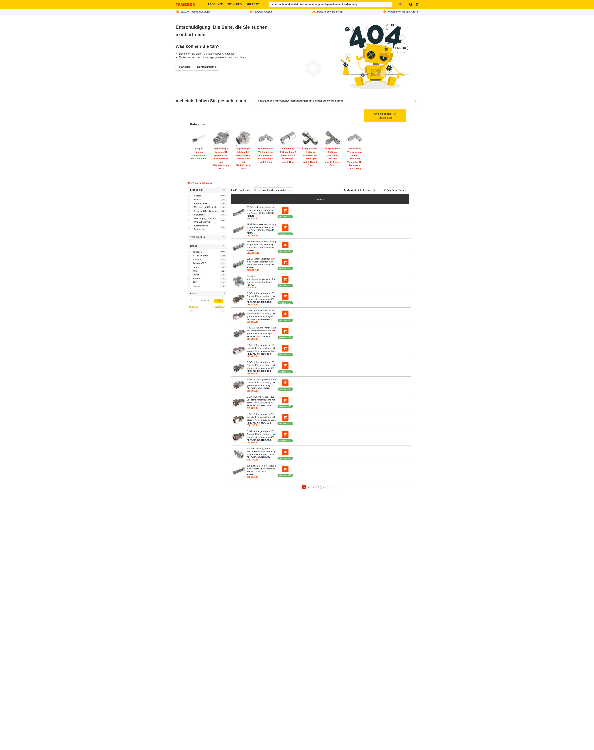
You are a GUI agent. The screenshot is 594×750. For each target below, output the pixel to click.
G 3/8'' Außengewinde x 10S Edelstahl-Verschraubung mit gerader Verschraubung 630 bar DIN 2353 (261, 296)
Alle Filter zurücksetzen (200, 183)
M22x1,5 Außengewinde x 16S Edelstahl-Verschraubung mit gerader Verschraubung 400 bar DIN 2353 (262, 330)
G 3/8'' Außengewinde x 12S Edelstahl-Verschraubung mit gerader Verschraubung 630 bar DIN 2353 (261, 313)
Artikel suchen (385, 116)
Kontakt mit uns (206, 67)
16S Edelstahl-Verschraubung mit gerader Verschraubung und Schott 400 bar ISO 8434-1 (261, 244)
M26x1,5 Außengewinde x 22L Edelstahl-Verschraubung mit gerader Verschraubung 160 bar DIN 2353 (261, 382)
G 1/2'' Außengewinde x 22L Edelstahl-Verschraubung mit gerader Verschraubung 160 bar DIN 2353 (261, 417)
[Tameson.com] (186, 4)
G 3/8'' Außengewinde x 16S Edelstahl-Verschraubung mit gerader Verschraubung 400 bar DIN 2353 (261, 365)
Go (218, 300)
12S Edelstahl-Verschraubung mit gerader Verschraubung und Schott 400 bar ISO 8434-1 (261, 227)
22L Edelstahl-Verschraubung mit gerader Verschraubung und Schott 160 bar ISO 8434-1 (261, 262)
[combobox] (331, 4)
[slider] (191, 310)
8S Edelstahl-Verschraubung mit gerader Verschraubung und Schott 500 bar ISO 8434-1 (261, 210)
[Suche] (389, 4)
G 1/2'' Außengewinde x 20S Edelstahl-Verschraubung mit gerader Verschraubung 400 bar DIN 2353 (261, 434)
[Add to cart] (285, 210)
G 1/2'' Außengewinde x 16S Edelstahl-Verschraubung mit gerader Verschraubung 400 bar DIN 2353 (261, 348)
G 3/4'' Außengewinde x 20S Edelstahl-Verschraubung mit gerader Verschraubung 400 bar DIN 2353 (261, 400)
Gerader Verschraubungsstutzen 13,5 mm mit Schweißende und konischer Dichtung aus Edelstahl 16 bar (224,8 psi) (261, 279)
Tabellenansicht (351, 190)
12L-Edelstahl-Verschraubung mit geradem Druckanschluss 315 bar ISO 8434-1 (261, 468)
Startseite (184, 67)
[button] (207, 190)
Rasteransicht (368, 190)
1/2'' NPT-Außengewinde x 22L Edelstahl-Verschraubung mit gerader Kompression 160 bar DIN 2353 (261, 451)
